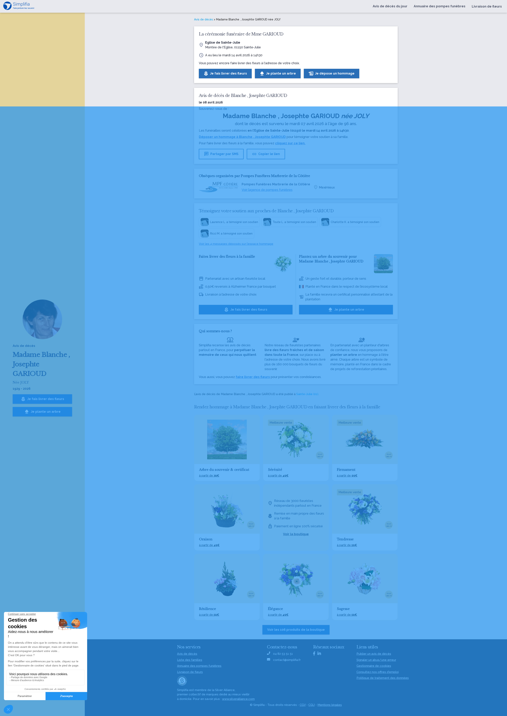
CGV (303, 705)
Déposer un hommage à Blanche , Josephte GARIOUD (242, 137)
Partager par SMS (221, 154)
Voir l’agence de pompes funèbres (267, 190)
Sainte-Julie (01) (307, 394)
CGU (311, 705)
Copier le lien (266, 154)
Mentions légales (329, 705)
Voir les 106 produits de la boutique (296, 630)
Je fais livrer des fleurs (42, 399)
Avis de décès (203, 19)
